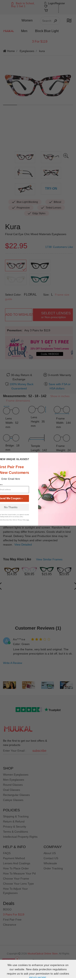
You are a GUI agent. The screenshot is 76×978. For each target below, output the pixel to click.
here (27, 520)
